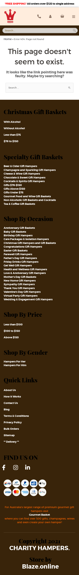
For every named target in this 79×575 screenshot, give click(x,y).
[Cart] (61, 16)
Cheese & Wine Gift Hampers (22, 173)
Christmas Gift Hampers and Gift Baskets (30, 243)
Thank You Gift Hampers (19, 288)
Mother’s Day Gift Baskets (20, 277)
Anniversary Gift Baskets (19, 228)
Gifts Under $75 (13, 192)
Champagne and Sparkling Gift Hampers (30, 170)
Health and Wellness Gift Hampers (25, 269)
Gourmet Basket (39, 514)
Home (8, 39)
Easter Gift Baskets (16, 250)
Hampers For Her (15, 361)
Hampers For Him (15, 365)
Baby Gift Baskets (15, 231)
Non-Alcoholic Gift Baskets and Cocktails (30, 200)
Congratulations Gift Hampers (23, 246)
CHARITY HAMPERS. (39, 548)
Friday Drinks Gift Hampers (21, 261)
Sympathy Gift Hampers (19, 284)
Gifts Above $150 (14, 188)
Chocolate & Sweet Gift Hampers (24, 177)
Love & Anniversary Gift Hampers (25, 273)
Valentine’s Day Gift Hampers (22, 291)
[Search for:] (39, 87)
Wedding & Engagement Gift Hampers (28, 299)
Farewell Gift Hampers (18, 254)
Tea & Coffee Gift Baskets (19, 204)
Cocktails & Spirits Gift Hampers (24, 181)
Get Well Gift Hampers (18, 265)
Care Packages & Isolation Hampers (26, 239)
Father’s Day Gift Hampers (20, 258)
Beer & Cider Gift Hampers (20, 166)
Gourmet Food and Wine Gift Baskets (27, 196)
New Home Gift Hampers (20, 280)
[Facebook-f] (6, 470)
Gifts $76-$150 (13, 185)
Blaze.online (40, 566)
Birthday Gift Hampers (18, 235)
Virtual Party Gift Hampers (20, 295)
